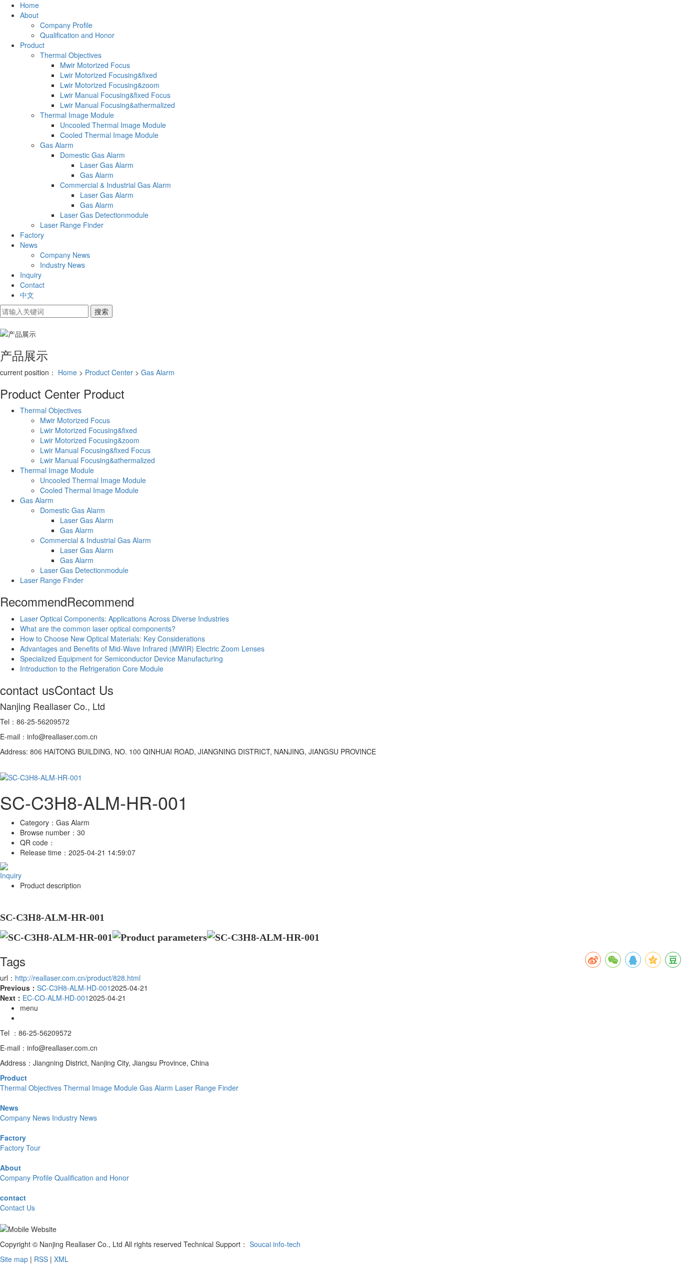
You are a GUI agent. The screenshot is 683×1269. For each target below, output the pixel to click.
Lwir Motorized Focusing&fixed (108, 75)
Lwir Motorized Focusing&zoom (110, 85)
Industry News (62, 265)
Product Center (109, 372)
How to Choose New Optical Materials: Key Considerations (112, 638)
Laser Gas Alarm (107, 165)
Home (29, 5)
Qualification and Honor (77, 35)
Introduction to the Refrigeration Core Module (92, 668)
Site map (14, 1259)
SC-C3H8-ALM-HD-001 (74, 988)
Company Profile (66, 25)
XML (61, 1259)
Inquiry (31, 275)
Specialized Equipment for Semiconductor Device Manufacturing (121, 658)
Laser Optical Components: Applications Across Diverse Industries (124, 619)
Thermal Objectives (71, 55)
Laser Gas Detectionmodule (104, 215)
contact (13, 1198)
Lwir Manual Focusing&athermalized (117, 105)
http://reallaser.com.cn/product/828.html (77, 978)
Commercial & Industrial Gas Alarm (115, 185)
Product (32, 45)
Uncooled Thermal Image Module (113, 125)
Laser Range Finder (72, 225)
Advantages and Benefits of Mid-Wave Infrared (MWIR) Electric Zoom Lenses (142, 648)
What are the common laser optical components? (98, 629)
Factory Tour (20, 1148)
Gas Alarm (57, 145)
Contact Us (17, 1208)
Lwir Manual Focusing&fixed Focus (115, 95)
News (29, 245)
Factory (32, 235)
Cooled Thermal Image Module (109, 135)
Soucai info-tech (275, 1244)
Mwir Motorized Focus (95, 65)
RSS (41, 1259)
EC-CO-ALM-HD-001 (55, 998)
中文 (27, 295)
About (29, 15)
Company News (65, 255)
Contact (32, 285)
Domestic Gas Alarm (92, 155)
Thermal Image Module (77, 115)
